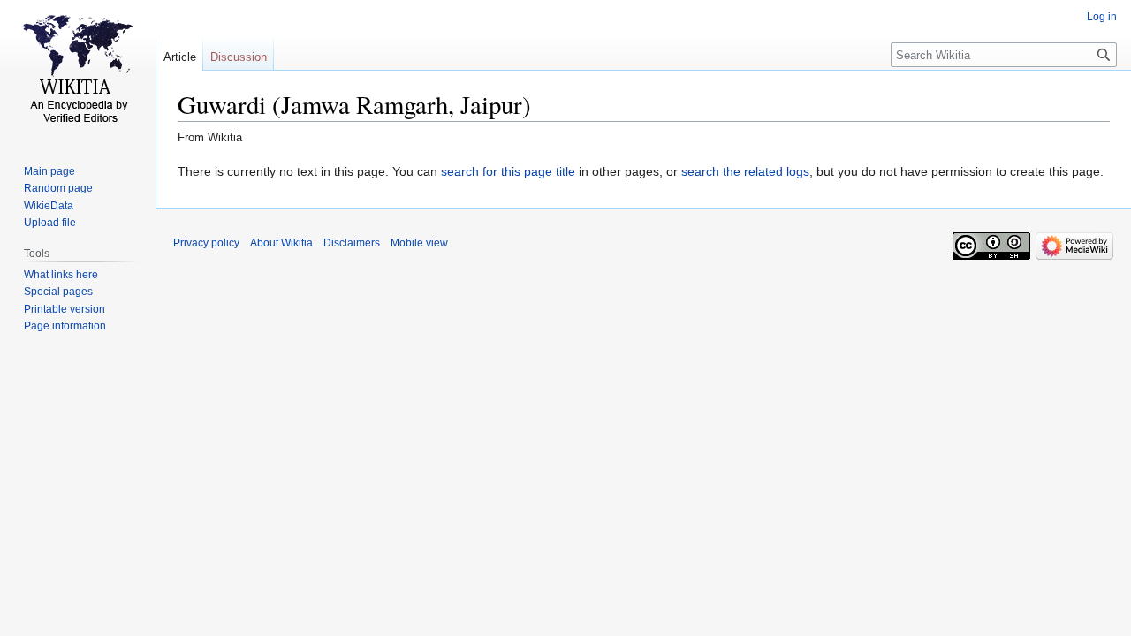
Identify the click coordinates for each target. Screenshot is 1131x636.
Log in (1102, 17)
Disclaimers (351, 243)
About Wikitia (281, 243)
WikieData (48, 206)
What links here (61, 275)
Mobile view (419, 243)
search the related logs (745, 171)
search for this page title (508, 171)
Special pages (58, 291)
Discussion (238, 57)
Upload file (50, 222)
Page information (65, 326)
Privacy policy (206, 243)
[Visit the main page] (77, 70)
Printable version (64, 309)
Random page (58, 188)
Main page (49, 171)
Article (179, 57)
